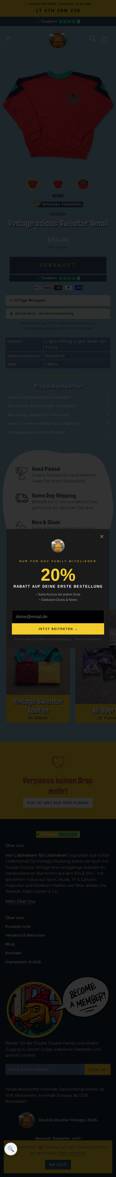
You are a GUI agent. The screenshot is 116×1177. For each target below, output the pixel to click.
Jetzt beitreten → (58, 628)
